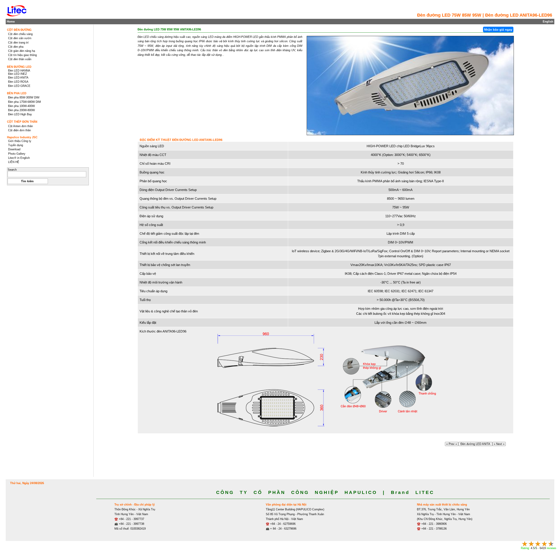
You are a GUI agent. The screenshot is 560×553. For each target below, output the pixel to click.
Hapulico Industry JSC (22, 137)
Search (12, 169)
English (548, 21)
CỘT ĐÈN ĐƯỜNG (19, 30)
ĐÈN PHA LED (16, 93)
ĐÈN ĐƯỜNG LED (19, 66)
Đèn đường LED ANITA (475, 444)
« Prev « (451, 444)
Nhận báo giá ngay (498, 29)
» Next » (499, 444)
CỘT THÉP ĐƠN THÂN (22, 121)
